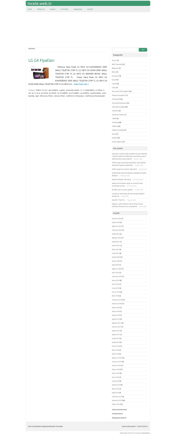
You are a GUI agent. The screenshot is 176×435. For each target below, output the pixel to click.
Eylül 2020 (115, 265)
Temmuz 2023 (117, 230)
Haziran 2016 (116, 365)
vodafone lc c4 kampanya (75, 96)
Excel (114, 80)
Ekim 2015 (115, 389)
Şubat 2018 (116, 315)
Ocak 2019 (115, 288)
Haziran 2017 (116, 327)
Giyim (114, 87)
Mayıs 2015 (116, 404)
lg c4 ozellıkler (74, 93)
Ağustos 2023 (116, 226)
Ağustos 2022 (116, 238)
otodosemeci (117, 414)
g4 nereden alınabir (72, 90)
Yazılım (52, 9)
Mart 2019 (115, 284)
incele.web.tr (40, 3)
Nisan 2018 (115, 311)
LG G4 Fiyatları (41, 60)
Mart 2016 (115, 377)
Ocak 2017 (115, 338)
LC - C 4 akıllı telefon (87, 90)
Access (114, 60)
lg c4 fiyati (52, 93)
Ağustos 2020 (116, 269)
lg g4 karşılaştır (96, 93)
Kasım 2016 (116, 346)
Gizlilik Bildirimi (142, 426)
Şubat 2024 (116, 222)
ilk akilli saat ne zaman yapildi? (122, 189)
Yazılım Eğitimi (117, 142)
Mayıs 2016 (116, 369)
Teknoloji (41, 9)
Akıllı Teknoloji (117, 64)
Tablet (114, 118)
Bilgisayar (115, 68)
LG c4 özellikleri (62, 93)
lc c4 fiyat (99, 90)
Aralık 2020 (115, 257)
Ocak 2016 (115, 381)
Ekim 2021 (115, 249)
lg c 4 (34, 93)
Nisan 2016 (115, 373)
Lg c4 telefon (84, 93)
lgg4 (37, 96)
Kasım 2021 (116, 245)
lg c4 (38, 93)
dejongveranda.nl (119, 418)
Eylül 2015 (115, 392)
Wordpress (146, 433)
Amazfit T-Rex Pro (118, 200)
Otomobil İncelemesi (119, 103)
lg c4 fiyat (44, 93)
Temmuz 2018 (117, 300)
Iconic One (123, 433)
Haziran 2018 (116, 303)
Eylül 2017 (115, 319)
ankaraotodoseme (119, 410)
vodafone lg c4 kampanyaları (95, 96)
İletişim (90, 9)
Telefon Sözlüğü (117, 130)
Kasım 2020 (116, 261)
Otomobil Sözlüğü (118, 107)
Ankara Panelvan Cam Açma (121, 179)
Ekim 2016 (115, 350)
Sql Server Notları (118, 114)
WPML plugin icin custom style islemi (124, 169)
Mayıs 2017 (116, 331)
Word (114, 134)
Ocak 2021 (115, 253)
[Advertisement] (88, 30)
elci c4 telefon (53, 90)
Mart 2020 (115, 272)
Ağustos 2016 (116, 358)
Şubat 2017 (116, 334)
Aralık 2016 (115, 342)
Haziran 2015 (116, 400)
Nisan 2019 (115, 280)
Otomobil (64, 9)
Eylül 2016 (115, 354)
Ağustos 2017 (116, 323)
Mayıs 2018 (116, 307)
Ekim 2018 (115, 296)
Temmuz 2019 (117, 276)
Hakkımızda (78, 9)
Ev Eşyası (115, 76)
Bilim (30, 9)
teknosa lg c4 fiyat (46, 96)
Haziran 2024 (116, 218)
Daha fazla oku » (81, 84)
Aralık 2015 (115, 385)
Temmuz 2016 (117, 361)
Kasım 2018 (116, 292)
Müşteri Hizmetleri (118, 95)
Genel (114, 83)
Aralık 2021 (115, 241)
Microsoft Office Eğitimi (120, 91)
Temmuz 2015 (117, 396)
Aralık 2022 (115, 234)
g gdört (62, 90)
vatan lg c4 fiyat (59, 96)
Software (115, 110)
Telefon (38, 90)
